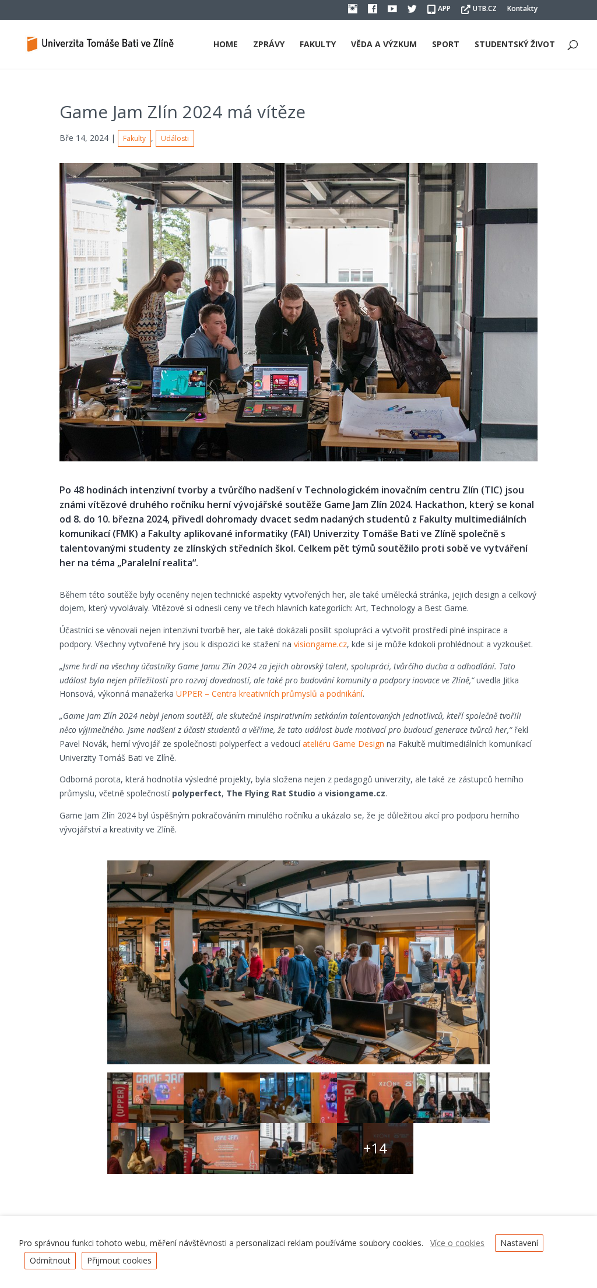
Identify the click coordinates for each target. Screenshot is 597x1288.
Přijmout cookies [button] (119, 1260)
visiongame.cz (320, 644)
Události (175, 138)
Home (225, 45)
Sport (445, 45)
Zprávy (269, 45)
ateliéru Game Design (343, 743)
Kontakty (522, 9)
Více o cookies (457, 1242)
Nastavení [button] (519, 1242)
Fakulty (318, 45)
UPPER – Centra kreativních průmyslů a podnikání (269, 693)
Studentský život (515, 45)
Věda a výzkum (384, 45)
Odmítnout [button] (50, 1260)
